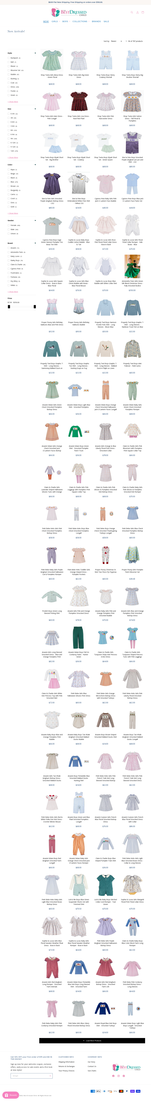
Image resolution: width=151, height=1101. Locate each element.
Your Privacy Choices (66, 1070)
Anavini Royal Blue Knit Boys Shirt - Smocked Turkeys (106, 1024)
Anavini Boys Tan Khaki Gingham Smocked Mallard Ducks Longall (132, 736)
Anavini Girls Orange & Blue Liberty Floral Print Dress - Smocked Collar (105, 448)
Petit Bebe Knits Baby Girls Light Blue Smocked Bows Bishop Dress (52, 901)
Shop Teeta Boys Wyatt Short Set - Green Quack (105, 158)
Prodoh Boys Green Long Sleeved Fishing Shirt (52, 612)
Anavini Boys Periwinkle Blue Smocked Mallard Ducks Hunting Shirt (79, 778)
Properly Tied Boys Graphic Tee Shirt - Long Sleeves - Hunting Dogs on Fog (78, 365)
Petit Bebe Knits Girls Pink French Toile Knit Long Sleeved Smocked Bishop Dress (105, 779)
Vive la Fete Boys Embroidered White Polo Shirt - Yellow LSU (78, 200)
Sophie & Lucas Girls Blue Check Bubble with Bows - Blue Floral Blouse (79, 283)
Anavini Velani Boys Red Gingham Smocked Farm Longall (51, 860)
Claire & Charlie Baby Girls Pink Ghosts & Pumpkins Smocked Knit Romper (132, 489)
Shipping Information (66, 1062)
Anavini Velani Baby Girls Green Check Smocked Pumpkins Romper (132, 407)
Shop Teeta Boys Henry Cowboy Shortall (105, 76)
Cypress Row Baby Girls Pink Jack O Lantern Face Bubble (105, 199)
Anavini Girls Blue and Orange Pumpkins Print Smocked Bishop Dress (132, 613)
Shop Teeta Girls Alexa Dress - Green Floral (52, 76)
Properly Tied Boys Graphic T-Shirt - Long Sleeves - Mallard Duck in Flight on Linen (105, 365)
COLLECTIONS (80, 21)
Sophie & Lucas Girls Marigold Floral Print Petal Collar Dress (132, 900)
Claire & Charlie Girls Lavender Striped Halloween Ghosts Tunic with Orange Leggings (52, 490)
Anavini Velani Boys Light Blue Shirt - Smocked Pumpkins (78, 406)
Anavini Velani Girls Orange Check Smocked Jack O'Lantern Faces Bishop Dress (52, 449)
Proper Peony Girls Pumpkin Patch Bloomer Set (132, 571)
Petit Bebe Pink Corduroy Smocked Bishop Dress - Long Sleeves (132, 984)
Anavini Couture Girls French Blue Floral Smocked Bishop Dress (105, 819)
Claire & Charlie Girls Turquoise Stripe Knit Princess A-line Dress (105, 654)
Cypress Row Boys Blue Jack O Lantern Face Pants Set (132, 199)
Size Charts (92, 1070)
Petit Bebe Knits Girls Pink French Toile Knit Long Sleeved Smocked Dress (132, 778)
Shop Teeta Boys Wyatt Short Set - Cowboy (78, 158)
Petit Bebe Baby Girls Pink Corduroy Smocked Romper (52, 1024)
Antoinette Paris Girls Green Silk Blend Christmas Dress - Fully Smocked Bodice (132, 283)
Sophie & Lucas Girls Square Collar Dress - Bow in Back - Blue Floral (52, 283)
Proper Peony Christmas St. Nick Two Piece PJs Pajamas (106, 571)
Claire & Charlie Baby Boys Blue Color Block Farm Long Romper (132, 943)
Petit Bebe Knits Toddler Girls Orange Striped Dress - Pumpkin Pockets (79, 572)
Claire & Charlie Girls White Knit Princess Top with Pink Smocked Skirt (52, 695)
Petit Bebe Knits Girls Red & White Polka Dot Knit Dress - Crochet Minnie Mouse (52, 819)
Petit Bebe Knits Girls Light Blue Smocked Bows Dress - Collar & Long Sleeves (132, 860)
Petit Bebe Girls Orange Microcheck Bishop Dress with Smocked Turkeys (105, 695)
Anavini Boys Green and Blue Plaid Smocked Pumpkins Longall (79, 819)
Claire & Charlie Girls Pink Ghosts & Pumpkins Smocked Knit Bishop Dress (105, 489)
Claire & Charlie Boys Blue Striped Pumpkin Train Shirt (105, 859)
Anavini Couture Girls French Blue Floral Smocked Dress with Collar (132, 819)
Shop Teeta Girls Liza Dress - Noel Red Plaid (79, 117)
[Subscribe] (50, 1076)
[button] (55, 21)
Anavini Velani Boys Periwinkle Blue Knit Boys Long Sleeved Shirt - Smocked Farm (78, 984)
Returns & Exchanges (67, 1066)
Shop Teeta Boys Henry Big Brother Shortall (132, 76)
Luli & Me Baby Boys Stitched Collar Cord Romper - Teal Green (105, 901)
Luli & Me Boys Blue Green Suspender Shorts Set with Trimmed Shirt (78, 901)
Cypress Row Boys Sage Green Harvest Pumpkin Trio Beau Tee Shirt (52, 242)
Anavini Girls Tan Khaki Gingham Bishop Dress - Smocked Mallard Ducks (52, 778)
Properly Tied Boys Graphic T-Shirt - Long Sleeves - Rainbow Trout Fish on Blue (132, 324)
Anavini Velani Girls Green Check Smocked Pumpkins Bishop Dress (52, 407)
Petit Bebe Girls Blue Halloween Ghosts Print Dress (78, 694)
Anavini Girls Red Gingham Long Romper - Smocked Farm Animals (52, 984)
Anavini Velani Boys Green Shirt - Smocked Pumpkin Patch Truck (79, 448)
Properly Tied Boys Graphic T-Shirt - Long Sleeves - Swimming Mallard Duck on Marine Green (51, 367)
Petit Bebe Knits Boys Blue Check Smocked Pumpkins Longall (79, 530)
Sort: (106, 41)
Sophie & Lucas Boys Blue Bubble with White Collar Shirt (105, 282)
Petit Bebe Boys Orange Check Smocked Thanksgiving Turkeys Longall (105, 530)
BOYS (65, 21)
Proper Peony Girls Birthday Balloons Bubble (78, 323)
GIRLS (55, 21)
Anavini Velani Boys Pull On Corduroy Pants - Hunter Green (78, 654)
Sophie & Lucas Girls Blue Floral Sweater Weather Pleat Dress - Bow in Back (52, 943)
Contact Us (92, 1066)
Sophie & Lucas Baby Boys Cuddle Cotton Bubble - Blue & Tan (79, 242)
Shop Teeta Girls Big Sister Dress (79, 76)
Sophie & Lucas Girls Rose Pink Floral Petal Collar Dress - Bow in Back (106, 242)
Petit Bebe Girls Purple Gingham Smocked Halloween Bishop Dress (105, 943)
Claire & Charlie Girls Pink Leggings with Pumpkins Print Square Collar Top (79, 489)
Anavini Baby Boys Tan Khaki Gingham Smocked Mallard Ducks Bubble (79, 736)
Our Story (91, 1062)
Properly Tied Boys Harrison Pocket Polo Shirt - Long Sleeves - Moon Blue (105, 324)
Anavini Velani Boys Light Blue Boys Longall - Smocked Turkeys (132, 1025)
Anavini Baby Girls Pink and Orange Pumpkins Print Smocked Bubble (105, 613)
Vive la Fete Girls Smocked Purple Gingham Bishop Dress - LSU (51, 200)
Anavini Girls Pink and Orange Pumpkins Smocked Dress (79, 612)
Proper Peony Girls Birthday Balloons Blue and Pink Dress (52, 323)
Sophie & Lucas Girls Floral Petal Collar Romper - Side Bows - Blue (132, 242)
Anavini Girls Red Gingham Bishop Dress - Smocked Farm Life (106, 984)
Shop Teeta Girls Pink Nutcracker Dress (105, 117)
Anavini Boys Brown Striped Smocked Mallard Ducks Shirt (105, 735)
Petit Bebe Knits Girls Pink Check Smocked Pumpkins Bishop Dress (52, 530)
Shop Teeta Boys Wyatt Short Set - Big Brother (52, 158)
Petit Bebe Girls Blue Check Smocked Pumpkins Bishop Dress (132, 530)
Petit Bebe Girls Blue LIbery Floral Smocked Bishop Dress (78, 1024)
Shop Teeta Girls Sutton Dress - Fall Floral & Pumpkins (132, 118)
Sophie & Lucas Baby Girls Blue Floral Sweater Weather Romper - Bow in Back (79, 943)
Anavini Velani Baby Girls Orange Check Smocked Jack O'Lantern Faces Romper (79, 860)
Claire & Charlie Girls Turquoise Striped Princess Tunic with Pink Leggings (132, 654)
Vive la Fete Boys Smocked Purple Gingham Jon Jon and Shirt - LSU (132, 159)
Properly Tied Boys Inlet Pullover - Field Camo (132, 364)
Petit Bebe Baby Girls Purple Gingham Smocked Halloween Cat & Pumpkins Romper (51, 572)
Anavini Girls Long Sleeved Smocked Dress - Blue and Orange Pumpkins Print (52, 654)
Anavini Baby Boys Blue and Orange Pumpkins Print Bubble (52, 736)
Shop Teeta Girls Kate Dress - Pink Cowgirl (52, 117)
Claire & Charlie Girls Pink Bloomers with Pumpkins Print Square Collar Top (132, 448)
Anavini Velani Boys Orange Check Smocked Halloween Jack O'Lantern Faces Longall (106, 407)
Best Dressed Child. (30, 1095)
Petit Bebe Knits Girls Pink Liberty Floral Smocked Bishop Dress (132, 695)
